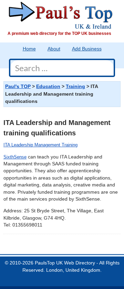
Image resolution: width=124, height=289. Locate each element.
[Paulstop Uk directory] (61, 15)
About (54, 48)
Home (29, 48)
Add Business (87, 48)
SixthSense (15, 157)
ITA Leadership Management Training (40, 144)
